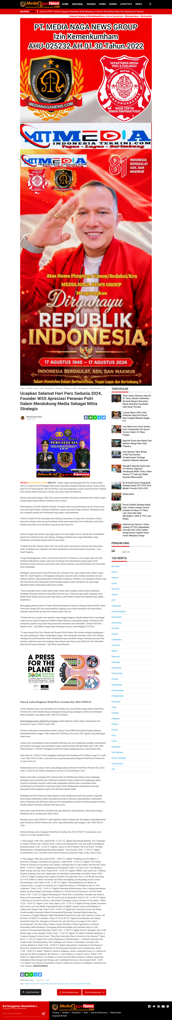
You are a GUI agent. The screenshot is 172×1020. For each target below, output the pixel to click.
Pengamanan (118, 696)
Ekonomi (116, 589)
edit (47, 980)
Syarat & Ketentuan (99, 1013)
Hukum (115, 594)
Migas (114, 651)
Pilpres (115, 724)
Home (65, 4)
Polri (66, 984)
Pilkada (115, 713)
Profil (114, 741)
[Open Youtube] (163, 1006)
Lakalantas (117, 639)
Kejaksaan (116, 606)
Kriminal (115, 628)
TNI (113, 769)
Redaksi (65, 1013)
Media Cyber (116, 1013)
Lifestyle (126, 4)
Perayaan (60, 984)
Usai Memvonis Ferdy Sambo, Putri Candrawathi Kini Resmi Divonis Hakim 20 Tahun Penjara (137, 430)
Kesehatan (116, 617)
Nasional (77, 4)
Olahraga (116, 662)
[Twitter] (40, 975)
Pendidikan (117, 684)
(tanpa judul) (128, 494)
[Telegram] (99, 417)
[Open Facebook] (149, 1006)
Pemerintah (117, 673)
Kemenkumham (119, 611)
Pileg (114, 707)
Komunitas (44, 984)
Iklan (86, 1013)
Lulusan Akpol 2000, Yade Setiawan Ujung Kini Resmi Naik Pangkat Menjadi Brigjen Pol (136, 416)
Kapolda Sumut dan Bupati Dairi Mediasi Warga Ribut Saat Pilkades (137, 443)
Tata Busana (117, 763)
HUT (37, 984)
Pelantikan (116, 667)
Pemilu (115, 679)
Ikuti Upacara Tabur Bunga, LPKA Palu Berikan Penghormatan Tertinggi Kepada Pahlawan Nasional (135, 456)
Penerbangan (118, 690)
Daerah (91, 4)
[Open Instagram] (158, 1006)
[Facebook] (22, 975)
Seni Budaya (74, 984)
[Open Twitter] (154, 1006)
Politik (115, 730)
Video (138, 4)
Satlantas (116, 747)
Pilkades (116, 718)
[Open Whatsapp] (167, 1006)
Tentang (55, 1013)
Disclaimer (76, 1013)
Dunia (102, 4)
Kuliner (115, 634)
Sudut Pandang (85, 984)
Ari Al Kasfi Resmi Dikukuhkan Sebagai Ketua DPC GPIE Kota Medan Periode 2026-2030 (137, 486)
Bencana (115, 566)
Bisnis (113, 4)
